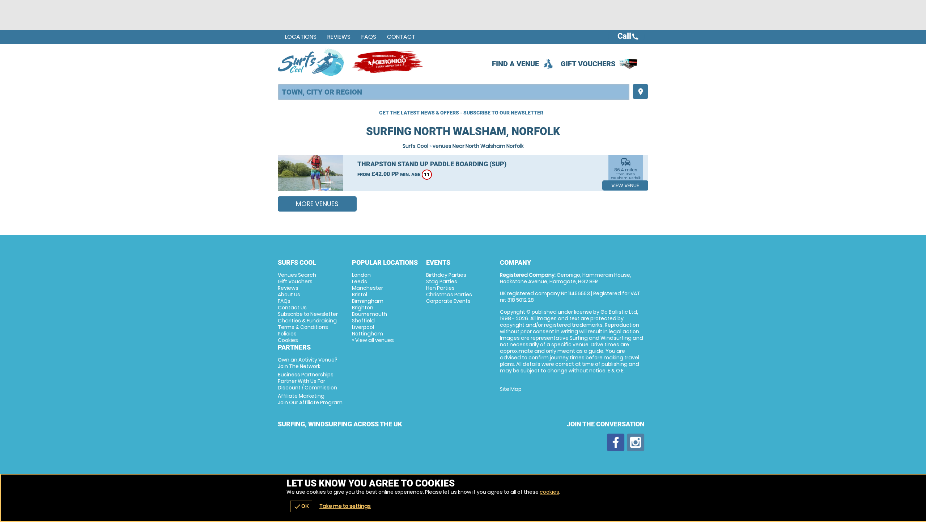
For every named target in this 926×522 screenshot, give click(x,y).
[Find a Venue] (454, 92)
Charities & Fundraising (307, 320)
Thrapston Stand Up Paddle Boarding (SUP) (431, 164)
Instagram (635, 442)
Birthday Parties (446, 275)
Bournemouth (369, 314)
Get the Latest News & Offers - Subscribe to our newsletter (461, 113)
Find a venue (515, 63)
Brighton (362, 307)
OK (301, 506)
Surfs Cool (415, 146)
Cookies (288, 340)
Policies (287, 333)
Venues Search (297, 275)
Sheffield (363, 320)
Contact (401, 36)
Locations (301, 36)
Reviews (339, 36)
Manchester (367, 288)
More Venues (317, 203)
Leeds (359, 281)
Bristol (359, 294)
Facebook (616, 442)
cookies (549, 492)
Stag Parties (441, 281)
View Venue (625, 185)
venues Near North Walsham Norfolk (478, 146)
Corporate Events (448, 301)
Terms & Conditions (303, 327)
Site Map (511, 389)
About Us (289, 294)
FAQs (368, 36)
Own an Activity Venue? (307, 363)
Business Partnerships (307, 381)
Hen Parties (440, 288)
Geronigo (388, 62)
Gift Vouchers (588, 63)
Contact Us (292, 307)
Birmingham (367, 301)
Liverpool (363, 327)
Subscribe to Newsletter (308, 314)
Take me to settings (345, 506)
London (361, 275)
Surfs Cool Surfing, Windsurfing (311, 62)
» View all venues (373, 340)
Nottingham (367, 333)
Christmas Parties (449, 294)
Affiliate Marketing (310, 399)
